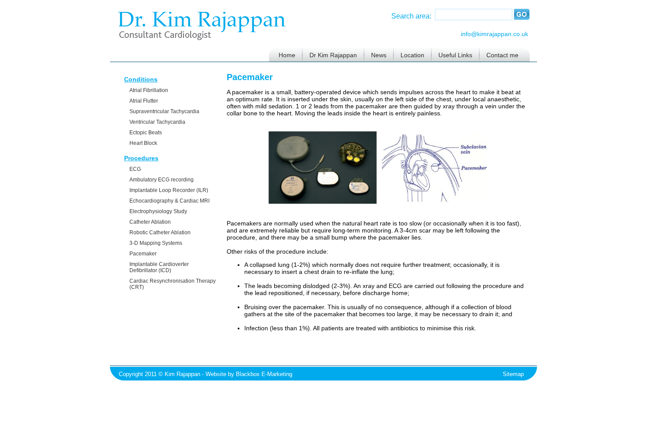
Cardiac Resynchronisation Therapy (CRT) (172, 284)
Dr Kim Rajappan (333, 55)
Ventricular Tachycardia (157, 122)
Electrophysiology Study (158, 211)
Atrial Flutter (143, 101)
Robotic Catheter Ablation (160, 232)
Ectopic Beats (145, 132)
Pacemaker (143, 254)
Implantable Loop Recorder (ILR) (168, 190)
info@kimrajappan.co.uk (494, 33)
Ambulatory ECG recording (161, 180)
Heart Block (143, 143)
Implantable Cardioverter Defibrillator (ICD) (159, 267)
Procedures (141, 158)
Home (287, 55)
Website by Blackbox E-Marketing (249, 374)
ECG (135, 169)
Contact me (502, 55)
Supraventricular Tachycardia (164, 111)
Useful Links (455, 55)
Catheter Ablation (150, 222)
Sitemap (513, 374)
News (378, 55)
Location (412, 55)
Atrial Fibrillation (148, 90)
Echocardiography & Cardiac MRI (169, 201)
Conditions (141, 79)
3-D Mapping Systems (155, 243)
